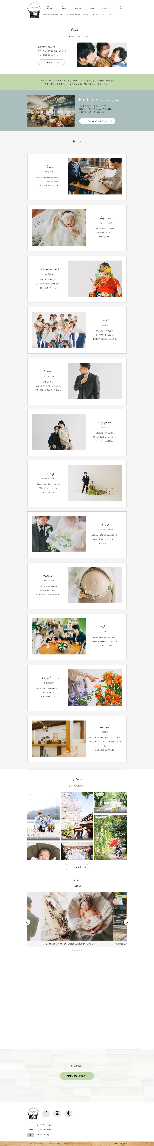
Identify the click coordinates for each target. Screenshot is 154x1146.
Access (119, 7)
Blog (105, 7)
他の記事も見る (77, 1051)
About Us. (50, 7)
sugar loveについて (52, 62)
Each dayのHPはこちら (97, 121)
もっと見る (77, 867)
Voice (78, 7)
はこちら (78, 1075)
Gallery (92, 7)
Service (64, 7)
